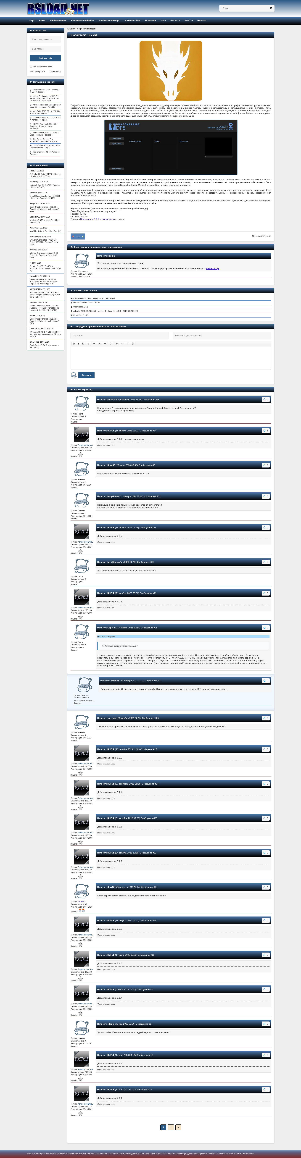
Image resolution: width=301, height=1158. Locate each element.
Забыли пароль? (37, 72)
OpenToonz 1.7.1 (80, 307)
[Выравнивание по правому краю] (104, 343)
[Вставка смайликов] (110, 343)
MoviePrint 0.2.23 (80, 315)
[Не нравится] (73, 236)
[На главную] (66, 8)
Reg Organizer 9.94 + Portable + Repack (45, 153)
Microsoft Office (132, 20)
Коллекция (150, 20)
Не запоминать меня (42, 66)
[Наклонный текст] (78, 343)
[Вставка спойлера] (132, 343)
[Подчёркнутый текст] (83, 343)
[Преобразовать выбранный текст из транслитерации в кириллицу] (127, 343)
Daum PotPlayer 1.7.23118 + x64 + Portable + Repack (45, 119)
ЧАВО (187, 20)
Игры (163, 20)
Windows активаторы (109, 20)
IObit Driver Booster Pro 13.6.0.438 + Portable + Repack (43, 140)
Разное (173, 20)
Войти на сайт (45, 58)
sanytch (115, 680)
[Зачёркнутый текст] (88, 343)
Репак (42, 20)
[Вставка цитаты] (122, 343)
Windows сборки (58, 20)
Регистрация (55, 72)
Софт (31, 20)
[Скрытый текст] (117, 343)
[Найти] (271, 8)
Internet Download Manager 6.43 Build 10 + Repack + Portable (45, 106)
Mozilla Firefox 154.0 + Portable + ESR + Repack (45, 91)
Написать (202, 20)
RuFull (110, 430)
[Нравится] (83, 236)
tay (109, 562)
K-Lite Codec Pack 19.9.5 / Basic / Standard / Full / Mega (45, 146)
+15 (78, 236)
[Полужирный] (73, 343)
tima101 (111, 887)
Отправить (86, 375)
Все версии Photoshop (82, 20)
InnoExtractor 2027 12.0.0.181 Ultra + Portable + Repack (44, 134)
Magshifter (113, 496)
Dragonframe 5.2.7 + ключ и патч (97, 219)
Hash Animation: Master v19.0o (86, 303)
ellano (110, 1024)
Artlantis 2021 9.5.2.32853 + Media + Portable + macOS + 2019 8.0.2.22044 (105, 311)
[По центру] (99, 343)
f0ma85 (111, 465)
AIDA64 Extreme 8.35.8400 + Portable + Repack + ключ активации (43, 126)
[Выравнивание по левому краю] (94, 343)
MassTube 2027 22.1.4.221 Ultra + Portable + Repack (45, 112)
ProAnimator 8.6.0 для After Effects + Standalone (94, 298)
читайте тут (212, 268)
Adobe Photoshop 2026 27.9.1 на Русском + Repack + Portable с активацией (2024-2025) (44, 98)
